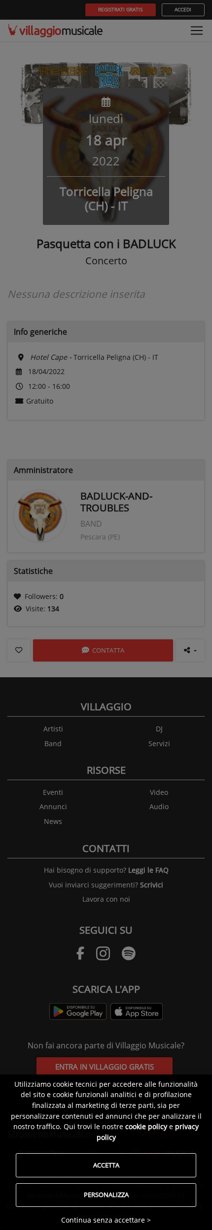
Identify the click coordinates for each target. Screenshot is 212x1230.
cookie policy (146, 1126)
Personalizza (106, 1194)
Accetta (106, 1165)
